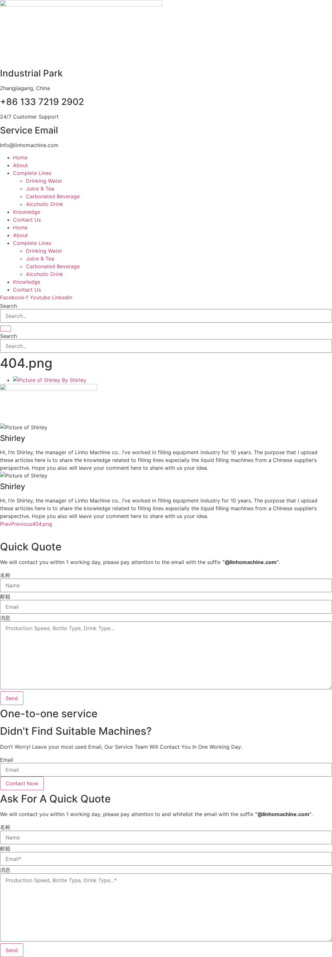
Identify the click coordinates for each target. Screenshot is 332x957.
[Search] (5, 328)
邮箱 (5, 596)
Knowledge (26, 212)
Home (20, 157)
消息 (5, 617)
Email (6, 759)
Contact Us (27, 219)
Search (8, 305)
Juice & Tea (40, 188)
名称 (5, 575)
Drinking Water (44, 181)
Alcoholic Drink (44, 204)
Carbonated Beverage (53, 196)
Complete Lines (32, 173)
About (20, 165)
